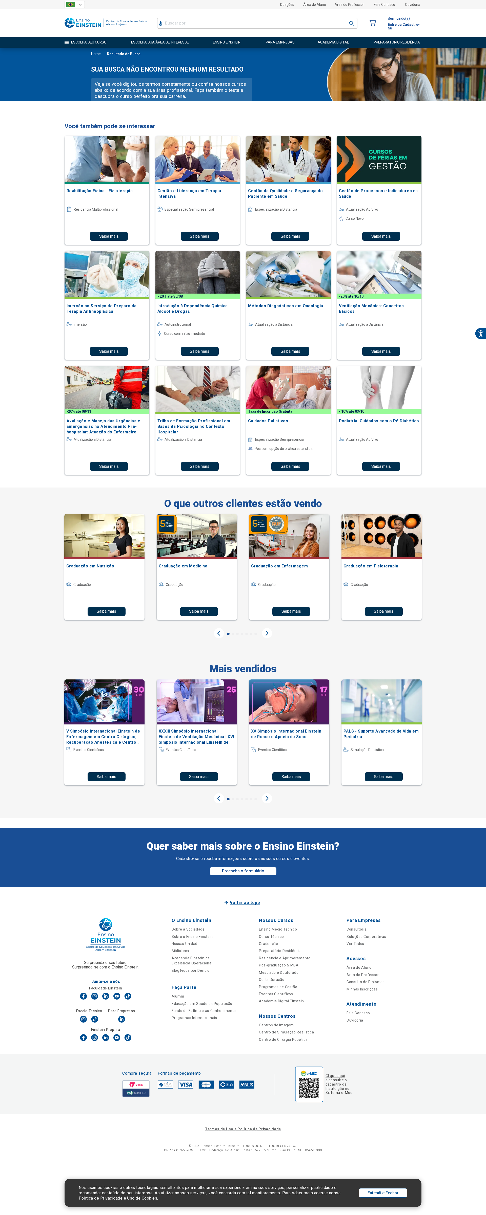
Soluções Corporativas (366, 937)
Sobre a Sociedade (188, 929)
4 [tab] (242, 634)
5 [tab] (246, 634)
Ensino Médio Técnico (278, 929)
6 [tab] (251, 634)
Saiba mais (109, 236)
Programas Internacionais (194, 1018)
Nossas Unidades (187, 944)
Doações (287, 4)
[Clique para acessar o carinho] (373, 23)
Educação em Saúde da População (202, 1004)
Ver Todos (355, 944)
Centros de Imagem (276, 1025)
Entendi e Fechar (383, 1192)
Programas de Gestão (278, 987)
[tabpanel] (104, 567)
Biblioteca (180, 951)
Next (267, 633)
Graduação (268, 944)
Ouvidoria (412, 4)
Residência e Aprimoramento (284, 958)
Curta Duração (271, 980)
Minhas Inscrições (362, 989)
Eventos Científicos (276, 994)
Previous (219, 633)
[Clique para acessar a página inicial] (106, 29)
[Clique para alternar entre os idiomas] (75, 4)
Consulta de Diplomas (366, 982)
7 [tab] (255, 634)
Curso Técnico (271, 937)
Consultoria (357, 929)
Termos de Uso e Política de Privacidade (243, 1129)
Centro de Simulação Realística (286, 1032)
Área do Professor (349, 4)
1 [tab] (228, 634)
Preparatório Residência (280, 951)
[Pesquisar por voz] (160, 23)
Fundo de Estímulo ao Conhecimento (204, 1011)
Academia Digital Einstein (281, 1001)
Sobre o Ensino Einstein (192, 937)
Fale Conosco (384, 4)
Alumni (178, 996)
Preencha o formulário (243, 871)
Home (96, 54)
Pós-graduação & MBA (278, 965)
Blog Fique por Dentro (191, 970)
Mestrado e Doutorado (278, 972)
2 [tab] (233, 634)
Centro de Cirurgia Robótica (283, 1039)
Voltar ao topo (245, 902)
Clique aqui (335, 1076)
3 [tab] (237, 634)
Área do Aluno (314, 4)
